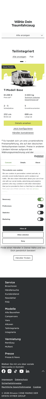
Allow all (23, 228)
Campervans (11, 316)
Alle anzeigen (19, 57)
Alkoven (9, 324)
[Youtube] (21, 371)
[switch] (40, 206)
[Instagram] (9, 371)
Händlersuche (12, 290)
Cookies (37, 387)
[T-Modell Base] (23, 79)
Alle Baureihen (12, 312)
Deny (23, 241)
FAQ (7, 302)
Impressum (7, 379)
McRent (9, 347)
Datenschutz (21, 379)
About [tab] (37, 162)
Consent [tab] (8, 162)
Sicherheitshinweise (11, 383)
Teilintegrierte (12, 328)
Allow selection (23, 235)
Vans (7, 320)
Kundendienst (12, 294)
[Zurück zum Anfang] (43, 371)
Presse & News (12, 357)
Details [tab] (23, 162)
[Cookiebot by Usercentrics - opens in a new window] (34, 156)
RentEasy (10, 343)
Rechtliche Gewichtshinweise (16, 387)
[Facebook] (3, 371)
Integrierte (10, 332)
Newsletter (10, 298)
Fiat (31, 57)
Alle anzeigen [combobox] (23, 35)
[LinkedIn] (27, 371)
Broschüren (11, 286)
